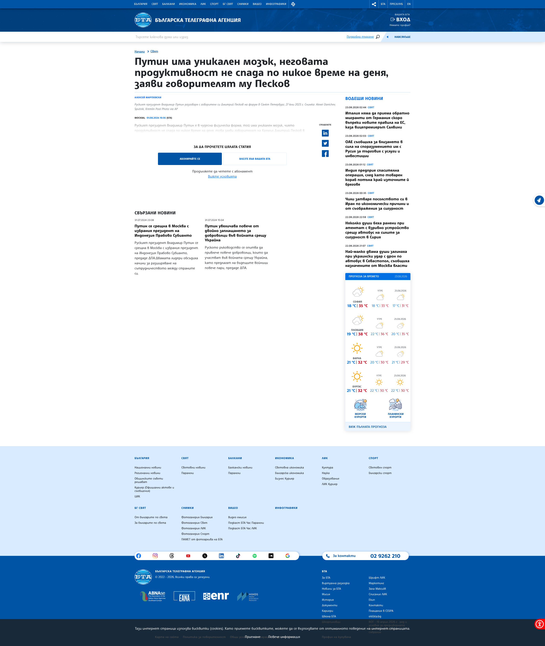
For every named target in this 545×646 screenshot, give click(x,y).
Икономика (187, 4)
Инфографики (276, 4)
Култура (327, 467)
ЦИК (137, 496)
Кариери (327, 611)
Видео (257, 4)
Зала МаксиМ (377, 589)
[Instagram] (156, 556)
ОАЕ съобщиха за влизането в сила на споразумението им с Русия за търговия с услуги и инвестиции (374, 148)
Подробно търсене (360, 36)
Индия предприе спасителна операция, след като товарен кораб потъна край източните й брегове (377, 177)
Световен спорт (380, 467)
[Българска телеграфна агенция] (143, 577)
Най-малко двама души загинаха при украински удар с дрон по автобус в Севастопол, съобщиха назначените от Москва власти (377, 258)
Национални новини (148, 467)
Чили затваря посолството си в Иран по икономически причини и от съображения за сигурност (377, 204)
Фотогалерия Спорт (195, 534)
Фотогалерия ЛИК (193, 528)
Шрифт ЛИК (377, 577)
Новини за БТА (331, 589)
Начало (140, 51)
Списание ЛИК (378, 594)
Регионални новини (147, 473)
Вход (403, 19)
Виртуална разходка (336, 583)
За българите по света (150, 523)
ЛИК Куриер (329, 484)
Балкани (168, 4)
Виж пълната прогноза (368, 427)
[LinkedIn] (223, 556)
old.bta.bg (375, 616)
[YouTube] (189, 556)
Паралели (187, 473)
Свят (155, 4)
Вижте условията (222, 176)
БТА (383, 4)
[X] (206, 556)
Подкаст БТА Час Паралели (246, 523)
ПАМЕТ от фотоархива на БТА (201, 539)
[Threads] (173, 556)
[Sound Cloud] (272, 556)
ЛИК (203, 4)
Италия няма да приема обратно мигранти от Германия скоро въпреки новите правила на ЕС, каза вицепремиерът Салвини (377, 120)
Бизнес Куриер (284, 478)
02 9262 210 (385, 556)
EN (409, 4)
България (140, 4)
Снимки (243, 4)
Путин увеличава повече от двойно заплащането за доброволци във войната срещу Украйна (235, 233)
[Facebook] (140, 556)
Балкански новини (240, 467)
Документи (329, 605)
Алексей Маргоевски (148, 97)
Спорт (214, 4)
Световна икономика (289, 467)
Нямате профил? (400, 25)
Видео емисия (237, 517)
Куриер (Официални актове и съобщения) (154, 489)
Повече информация (284, 637)
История (328, 600)
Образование (330, 478)
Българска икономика (289, 473)
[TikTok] (239, 556)
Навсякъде (402, 37)
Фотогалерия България (197, 517)
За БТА (326, 577)
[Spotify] (256, 556)
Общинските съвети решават (149, 480)
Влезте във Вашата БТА (254, 158)
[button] (293, 4)
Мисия (326, 594)
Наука (326, 473)
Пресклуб (396, 4)
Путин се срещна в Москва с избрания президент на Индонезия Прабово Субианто (163, 231)
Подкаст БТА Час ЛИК (242, 528)
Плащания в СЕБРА (381, 611)
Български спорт (380, 473)
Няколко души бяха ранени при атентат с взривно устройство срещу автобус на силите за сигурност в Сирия (377, 230)
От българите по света (151, 517)
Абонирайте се (190, 158)
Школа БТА (329, 616)
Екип (372, 600)
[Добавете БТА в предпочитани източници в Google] (289, 556)
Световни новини (193, 467)
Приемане (252, 637)
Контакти (376, 605)
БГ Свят (228, 4)
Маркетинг (376, 583)
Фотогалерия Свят (194, 523)
